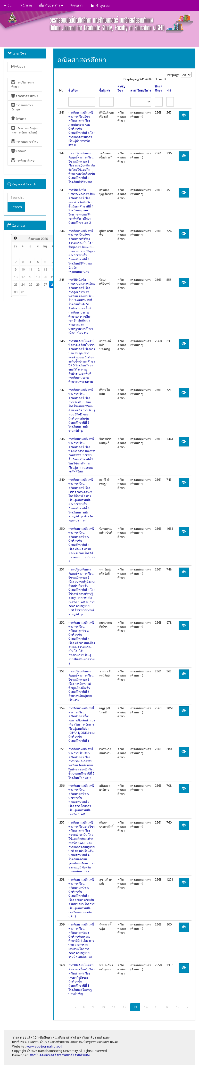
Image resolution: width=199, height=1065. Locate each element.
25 (30, 284)
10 (23, 269)
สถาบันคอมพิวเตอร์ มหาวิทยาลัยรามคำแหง (60, 1055)
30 (15, 291)
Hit (168, 90)
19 (38, 276)
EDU (8, 5)
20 (45, 276)
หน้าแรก (26, 5)
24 (23, 284)
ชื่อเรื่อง (73, 90)
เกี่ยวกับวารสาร (50, 5)
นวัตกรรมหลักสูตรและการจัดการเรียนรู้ (24, 130)
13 (45, 269)
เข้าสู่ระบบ (102, 5)
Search (16, 206)
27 (45, 284)
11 (30, 269)
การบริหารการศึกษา (22, 84)
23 (15, 284)
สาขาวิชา (120, 88)
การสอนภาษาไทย (26, 142)
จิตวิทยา (20, 119)
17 (23, 276)
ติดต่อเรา (76, 5)
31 (23, 291)
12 (38, 269)
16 (15, 276)
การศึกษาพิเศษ (24, 160)
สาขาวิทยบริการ (140, 90)
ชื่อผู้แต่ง (104, 90)
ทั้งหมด (20, 67)
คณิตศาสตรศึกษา (26, 96)
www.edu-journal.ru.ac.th (44, 1046)
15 (156, 1007)
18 (30, 276)
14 (146, 1007)
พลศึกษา (20, 151)
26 (38, 284)
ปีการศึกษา (158, 88)
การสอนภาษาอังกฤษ (22, 107)
